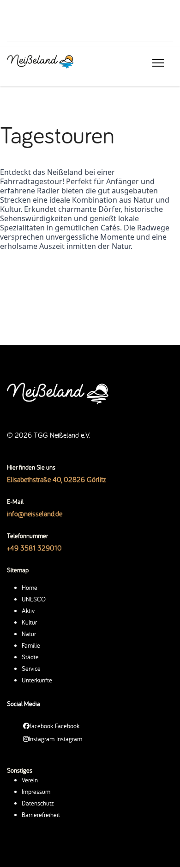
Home (29, 587)
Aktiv (28, 611)
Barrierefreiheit (41, 815)
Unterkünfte (37, 680)
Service (31, 668)
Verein (30, 780)
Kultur (29, 622)
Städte (30, 657)
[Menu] (158, 63)
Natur (29, 634)
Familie (31, 645)
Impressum (36, 791)
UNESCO (34, 599)
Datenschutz (38, 803)
